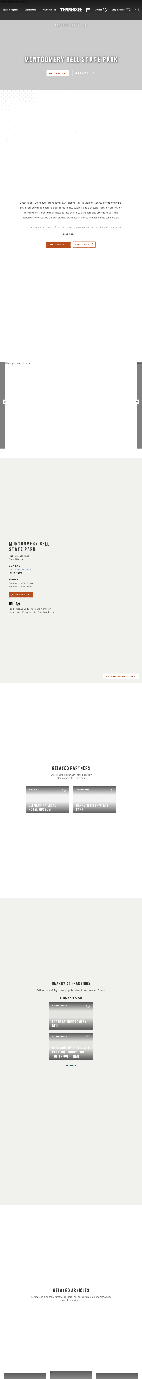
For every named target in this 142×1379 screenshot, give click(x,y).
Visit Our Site (58, 73)
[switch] (83, 73)
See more (71, 1065)
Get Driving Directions (120, 676)
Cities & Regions (10, 10)
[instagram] (18, 604)
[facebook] (11, 604)
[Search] (137, 10)
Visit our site (58, 245)
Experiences (30, 10)
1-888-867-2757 (15, 573)
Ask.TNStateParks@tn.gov (20, 569)
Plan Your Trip (49, 10)
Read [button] (69, 234)
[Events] (88, 10)
